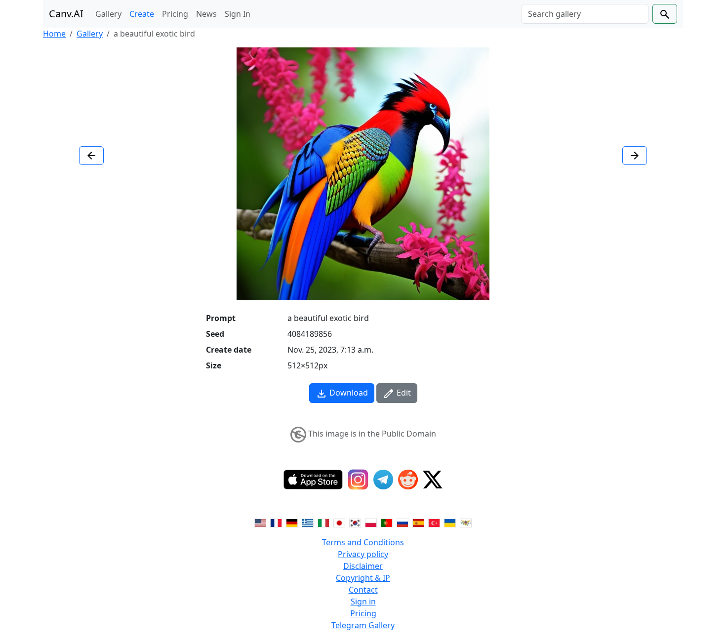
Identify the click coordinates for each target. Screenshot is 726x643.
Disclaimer (363, 566)
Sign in (363, 601)
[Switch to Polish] (371, 522)
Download (347, 392)
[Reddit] (408, 479)
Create (141, 13)
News (206, 13)
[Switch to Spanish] (418, 522)
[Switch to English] (260, 522)
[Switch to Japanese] (339, 522)
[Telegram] (383, 479)
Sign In (237, 13)
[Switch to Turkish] (434, 522)
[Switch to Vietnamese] (466, 522)
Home (54, 33)
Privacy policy (363, 554)
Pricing (175, 13)
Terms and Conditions (363, 542)
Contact (363, 589)
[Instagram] (358, 479)
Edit (403, 392)
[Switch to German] (292, 522)
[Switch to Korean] (355, 522)
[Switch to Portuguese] (387, 522)
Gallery (108, 13)
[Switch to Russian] (402, 522)
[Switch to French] (276, 522)
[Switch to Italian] (323, 522)
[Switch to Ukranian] (450, 522)
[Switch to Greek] (308, 522)
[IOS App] (313, 479)
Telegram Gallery (363, 625)
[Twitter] (433, 479)
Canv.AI (66, 13)
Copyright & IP (363, 577)
